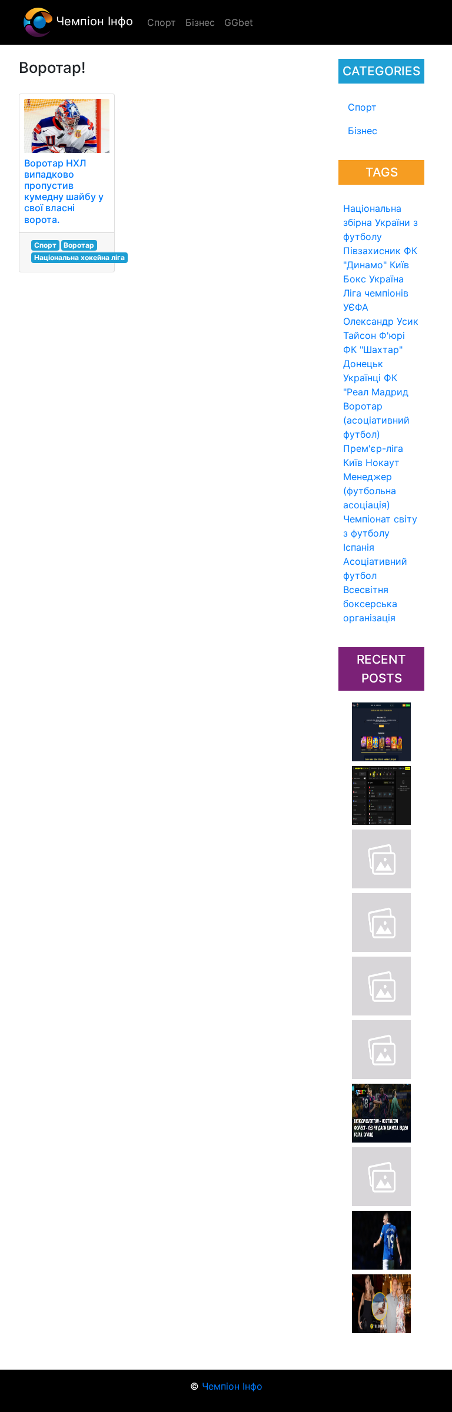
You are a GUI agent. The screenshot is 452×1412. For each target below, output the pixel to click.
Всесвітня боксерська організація (370, 604)
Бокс (354, 279)
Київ (353, 462)
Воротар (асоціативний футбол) (376, 420)
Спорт (362, 107)
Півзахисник (372, 251)
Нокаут (382, 462)
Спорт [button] (161, 22)
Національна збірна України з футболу (380, 222)
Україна (386, 279)
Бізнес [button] (200, 22)
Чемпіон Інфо (92, 21)
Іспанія (358, 547)
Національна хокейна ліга (79, 257)
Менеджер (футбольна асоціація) (369, 491)
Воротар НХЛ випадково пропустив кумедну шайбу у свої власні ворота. (64, 191)
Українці (362, 378)
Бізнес (362, 130)
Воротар (79, 245)
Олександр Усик (380, 321)
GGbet (238, 22)
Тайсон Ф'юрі (374, 335)
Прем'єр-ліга (373, 448)
